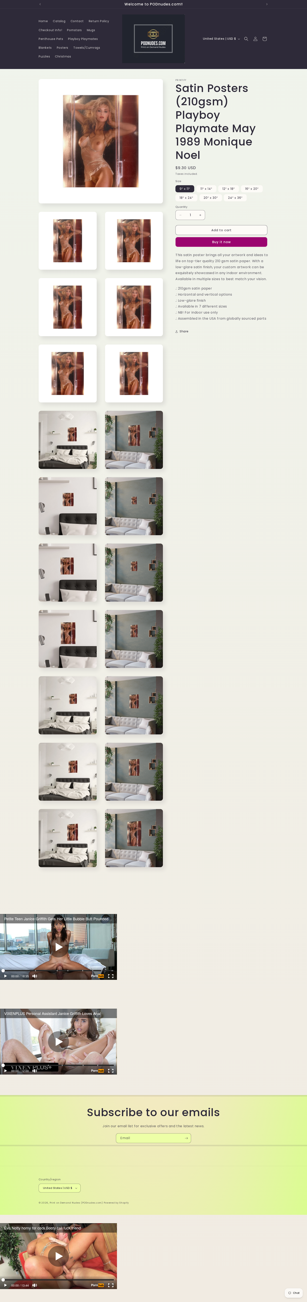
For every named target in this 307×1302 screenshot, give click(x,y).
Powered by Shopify (116, 1202)
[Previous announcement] (40, 4)
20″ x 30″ (211, 198)
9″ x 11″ (185, 189)
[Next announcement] (266, 4)
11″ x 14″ (206, 189)
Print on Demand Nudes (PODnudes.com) (76, 1202)
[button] (246, 38)
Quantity (181, 207)
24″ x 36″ (235, 198)
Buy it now (221, 242)
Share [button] (184, 331)
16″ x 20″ (252, 189)
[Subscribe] (186, 1138)
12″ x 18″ (228, 189)
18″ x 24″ (186, 198)
